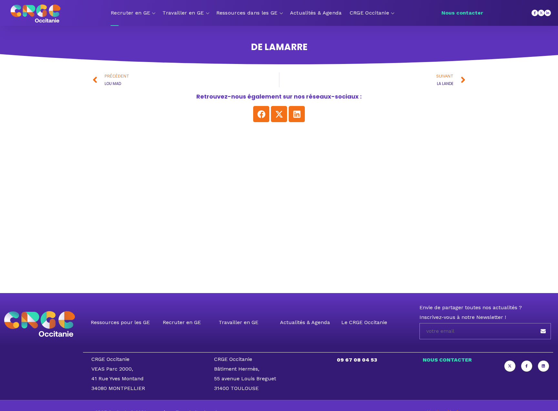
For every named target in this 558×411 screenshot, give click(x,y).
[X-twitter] (541, 13)
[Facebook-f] (535, 13)
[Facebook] (261, 114)
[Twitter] (510, 366)
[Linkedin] (297, 114)
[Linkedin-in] (547, 13)
